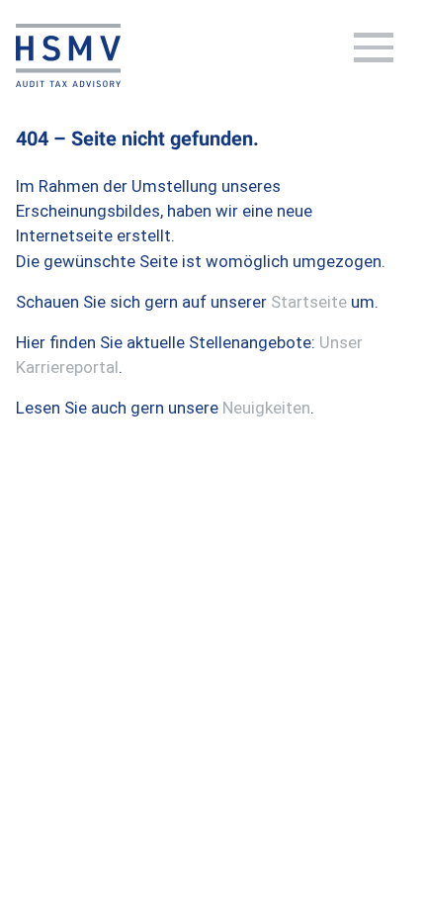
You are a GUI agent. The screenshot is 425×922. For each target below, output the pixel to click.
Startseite (309, 302)
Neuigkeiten (266, 407)
